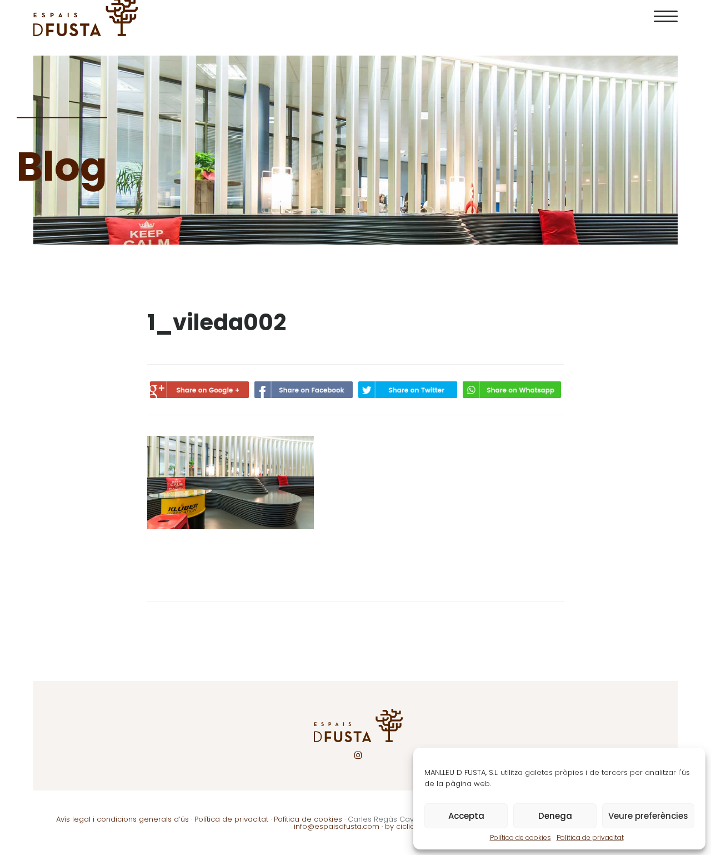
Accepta (466, 816)
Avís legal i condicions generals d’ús (122, 819)
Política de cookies (520, 837)
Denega (555, 816)
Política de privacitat (590, 837)
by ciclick (401, 826)
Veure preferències (648, 816)
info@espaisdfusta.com (336, 826)
